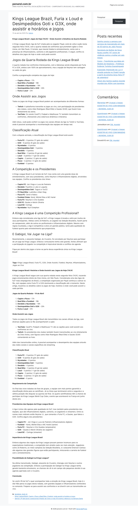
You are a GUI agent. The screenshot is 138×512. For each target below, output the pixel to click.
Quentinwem (102, 114)
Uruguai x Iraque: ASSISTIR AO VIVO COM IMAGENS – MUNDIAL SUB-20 (111, 106)
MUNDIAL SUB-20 (21, 494)
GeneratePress (81, 509)
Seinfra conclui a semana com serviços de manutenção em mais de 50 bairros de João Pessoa (111, 44)
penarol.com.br (21, 3)
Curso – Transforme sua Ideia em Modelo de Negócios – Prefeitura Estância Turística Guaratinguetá (110, 63)
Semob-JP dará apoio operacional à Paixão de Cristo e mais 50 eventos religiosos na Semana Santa (49, 498)
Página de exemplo (117, 5)
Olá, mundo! (115, 125)
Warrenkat (101, 103)
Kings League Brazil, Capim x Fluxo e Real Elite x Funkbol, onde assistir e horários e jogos (45, 496)
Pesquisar (101, 17)
